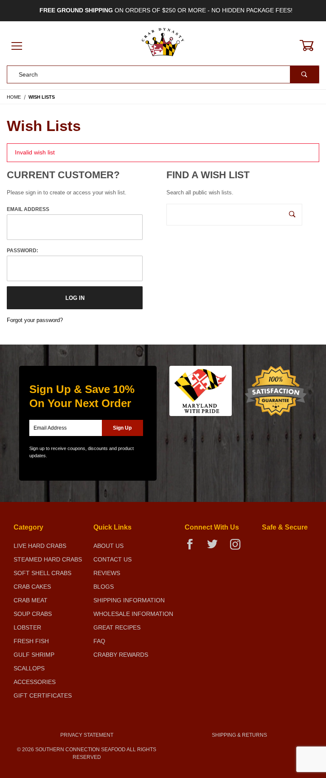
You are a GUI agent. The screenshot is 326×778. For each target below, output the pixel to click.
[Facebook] (193, 547)
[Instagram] (238, 547)
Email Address (28, 209)
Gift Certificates (43, 695)
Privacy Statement (86, 735)
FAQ (99, 641)
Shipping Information (129, 600)
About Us (108, 545)
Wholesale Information (133, 613)
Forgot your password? (35, 320)
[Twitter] (216, 547)
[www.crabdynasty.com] (162, 46)
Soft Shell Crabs (42, 573)
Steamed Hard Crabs (48, 559)
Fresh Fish (31, 641)
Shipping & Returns (239, 735)
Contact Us (112, 559)
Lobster (27, 627)
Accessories (35, 681)
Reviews (106, 573)
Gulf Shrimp (34, 654)
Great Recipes (117, 627)
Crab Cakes (32, 586)
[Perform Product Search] (304, 74)
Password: (22, 251)
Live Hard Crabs (40, 545)
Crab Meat (31, 600)
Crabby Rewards (120, 654)
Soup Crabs (33, 613)
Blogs (103, 586)
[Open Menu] (17, 47)
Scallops (29, 668)
